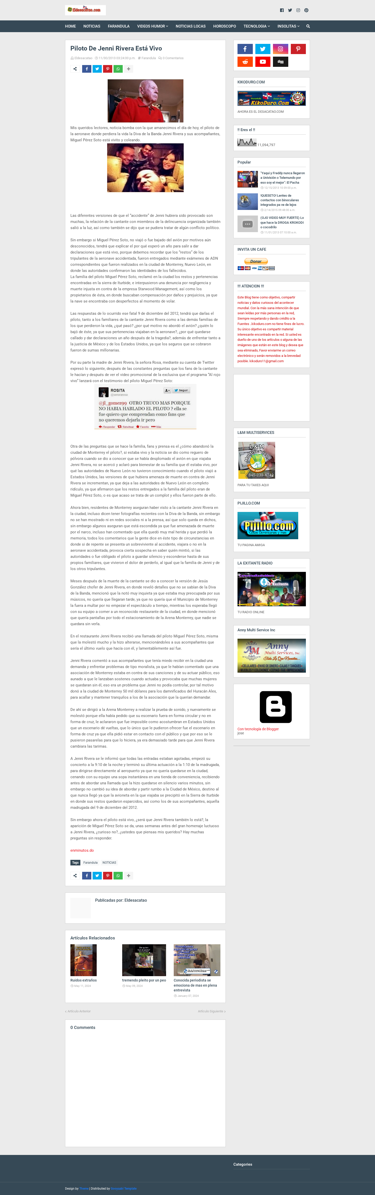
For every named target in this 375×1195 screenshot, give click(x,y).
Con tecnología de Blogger (258, 729)
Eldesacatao (83, 58)
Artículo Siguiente (210, 1011)
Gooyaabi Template (123, 1188)
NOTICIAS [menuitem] (91, 26)
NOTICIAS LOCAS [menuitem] (191, 26)
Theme (84, 1188)
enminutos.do (82, 850)
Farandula (149, 58)
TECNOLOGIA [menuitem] (255, 26)
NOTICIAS (109, 862)
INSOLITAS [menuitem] (287, 26)
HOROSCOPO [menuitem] (224, 26)
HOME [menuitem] (70, 26)
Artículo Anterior (79, 1011)
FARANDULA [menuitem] (119, 26)
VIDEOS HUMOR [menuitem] (151, 26)
